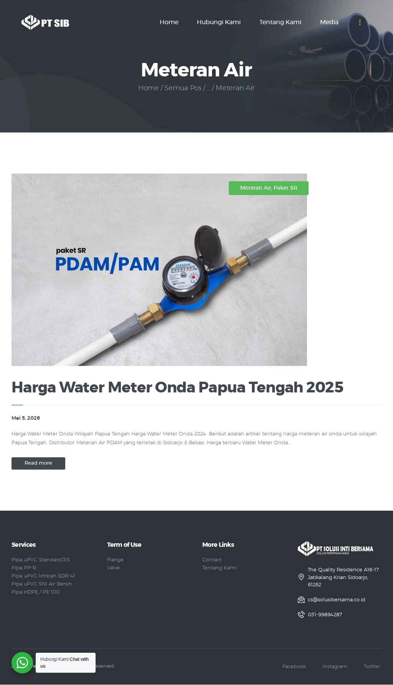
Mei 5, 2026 (26, 418)
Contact (211, 560)
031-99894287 (325, 614)
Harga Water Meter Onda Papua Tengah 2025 (177, 388)
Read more (38, 463)
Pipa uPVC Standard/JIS (41, 560)
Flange (115, 560)
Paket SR (285, 188)
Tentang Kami (219, 568)
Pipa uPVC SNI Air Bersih (42, 584)
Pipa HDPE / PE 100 (35, 592)
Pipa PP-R (24, 568)
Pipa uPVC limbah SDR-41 (43, 576)
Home (148, 88)
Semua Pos (182, 88)
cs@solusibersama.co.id (336, 599)
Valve (113, 568)
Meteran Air (255, 188)
